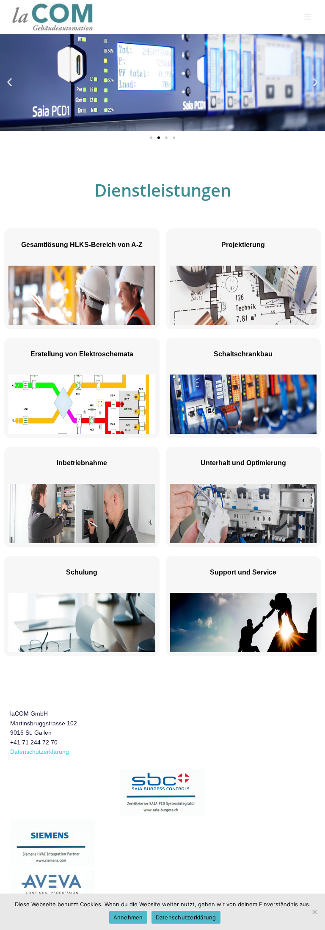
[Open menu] (307, 16)
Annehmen (128, 917)
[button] (9, 82)
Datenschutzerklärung (39, 751)
